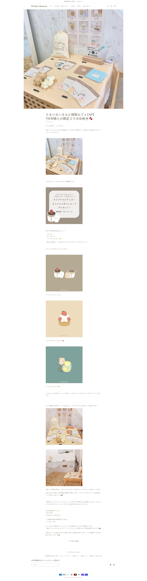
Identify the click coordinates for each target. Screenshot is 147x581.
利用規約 (91, 556)
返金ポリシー (76, 556)
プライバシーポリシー (65, 556)
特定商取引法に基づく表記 (52, 556)
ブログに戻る (74, 541)
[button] (65, 6)
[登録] (57, 564)
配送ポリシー (84, 556)
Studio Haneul (71, 577)
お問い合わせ (98, 556)
